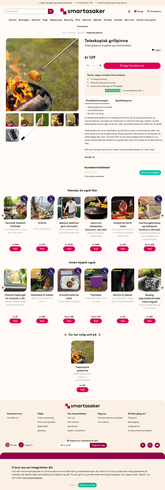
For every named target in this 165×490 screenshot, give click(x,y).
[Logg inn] (129, 11)
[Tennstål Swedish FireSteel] (15, 207)
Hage (45, 20)
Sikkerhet (86, 20)
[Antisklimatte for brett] (69, 280)
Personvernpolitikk (46, 422)
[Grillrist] (42, 207)
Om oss (71, 418)
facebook (141, 445)
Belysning (68, 20)
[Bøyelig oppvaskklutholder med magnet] (149, 280)
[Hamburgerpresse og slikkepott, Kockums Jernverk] (149, 207)
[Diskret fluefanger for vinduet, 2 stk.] (15, 280)
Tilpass (73, 485)
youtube (156, 445)
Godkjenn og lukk (87, 485)
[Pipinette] (95, 280)
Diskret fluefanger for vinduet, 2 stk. (15, 297)
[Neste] (75, 107)
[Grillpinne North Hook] (122, 207)
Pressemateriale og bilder (110, 418)
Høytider (118, 20)
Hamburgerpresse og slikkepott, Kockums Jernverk (149, 226)
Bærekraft (72, 426)
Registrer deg (98, 445)
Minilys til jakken (122, 295)
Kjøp (15, 249)
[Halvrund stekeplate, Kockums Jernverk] (95, 207)
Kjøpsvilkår (43, 426)
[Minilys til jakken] (122, 280)
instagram (149, 445)
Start (64, 33)
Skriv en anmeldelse (150, 172)
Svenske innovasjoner (146, 20)
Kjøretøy (97, 20)
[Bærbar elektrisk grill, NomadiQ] (69, 207)
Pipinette (96, 295)
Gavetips (108, 20)
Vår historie (73, 422)
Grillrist (42, 223)
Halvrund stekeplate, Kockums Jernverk (96, 226)
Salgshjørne (134, 426)
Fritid (77, 20)
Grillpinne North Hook (123, 225)
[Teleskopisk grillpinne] (82, 352)
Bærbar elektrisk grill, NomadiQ (69, 225)
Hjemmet (36, 20)
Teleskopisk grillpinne (82, 369)
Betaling (41, 431)
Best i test (129, 20)
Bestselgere (24, 20)
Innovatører (82, 26)
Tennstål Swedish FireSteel (15, 225)
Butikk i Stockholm (76, 431)
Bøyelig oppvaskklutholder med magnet (149, 298)
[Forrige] (9, 107)
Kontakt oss (13, 418)
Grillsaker (80, 33)
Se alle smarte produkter (140, 431)
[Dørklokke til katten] (42, 280)
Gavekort (132, 418)
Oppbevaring (56, 20)
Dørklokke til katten (42, 295)
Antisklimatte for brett (69, 297)
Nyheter (12, 20)
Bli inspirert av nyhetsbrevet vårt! (82, 441)
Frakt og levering (46, 418)
